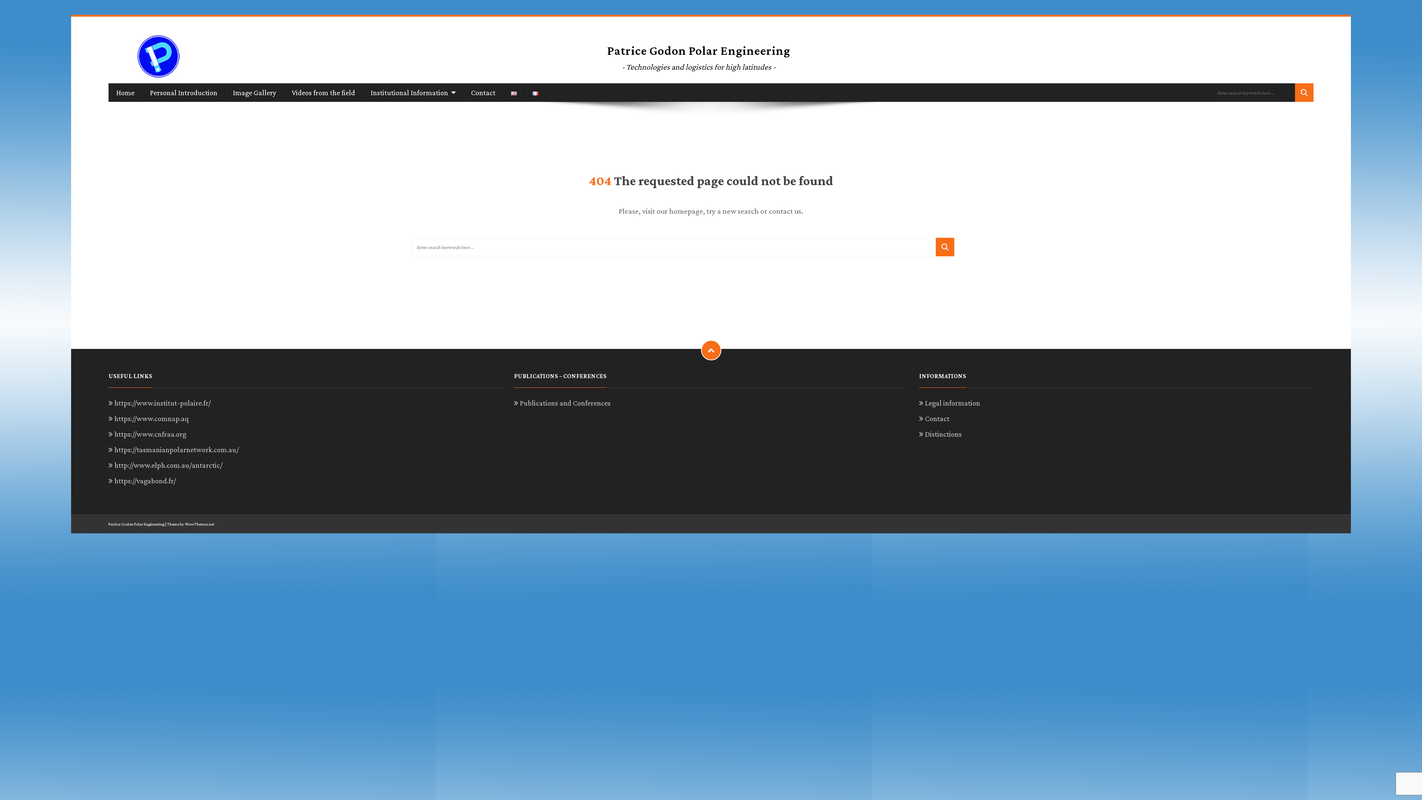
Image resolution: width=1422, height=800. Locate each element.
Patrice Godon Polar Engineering (136, 524)
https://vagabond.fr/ (145, 481)
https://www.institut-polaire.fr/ (162, 403)
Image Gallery (254, 93)
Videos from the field (323, 93)
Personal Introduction (183, 93)
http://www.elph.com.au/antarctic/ (168, 465)
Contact (483, 93)
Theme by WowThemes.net (190, 524)
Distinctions (943, 434)
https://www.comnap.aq (151, 418)
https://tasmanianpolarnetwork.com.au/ (176, 450)
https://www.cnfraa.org (150, 434)
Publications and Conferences (565, 403)
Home (125, 93)
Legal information (952, 403)
